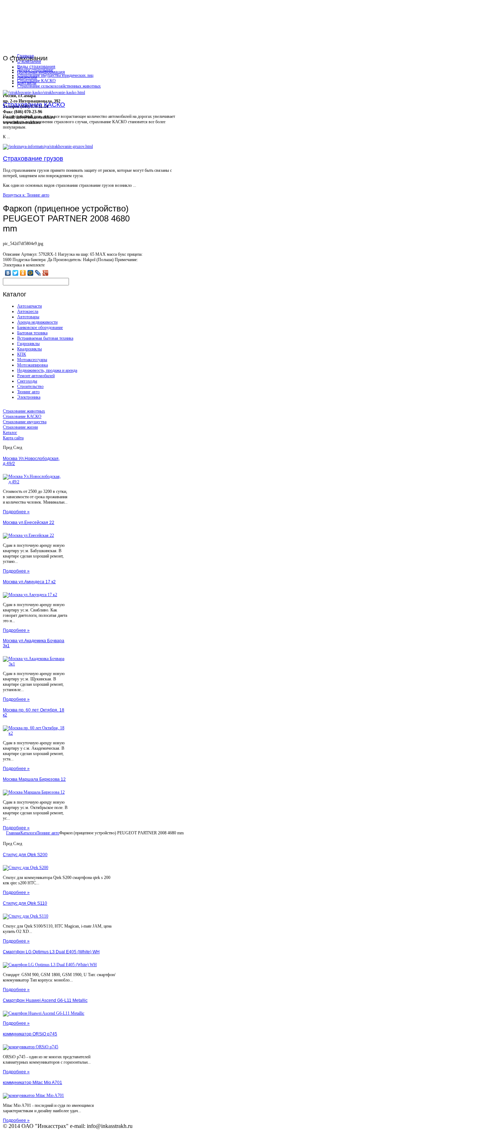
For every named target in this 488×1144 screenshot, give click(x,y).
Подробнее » (16, 511)
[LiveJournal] (38, 273)
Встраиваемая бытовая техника (45, 338)
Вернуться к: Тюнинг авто (26, 195)
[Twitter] (15, 273)
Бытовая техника (32, 332)
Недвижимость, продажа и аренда (47, 370)
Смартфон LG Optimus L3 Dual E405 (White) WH (51, 951)
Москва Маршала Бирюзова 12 (34, 779)
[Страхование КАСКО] (44, 92)
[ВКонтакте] (8, 273)
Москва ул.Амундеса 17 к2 (29, 581)
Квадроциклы (29, 348)
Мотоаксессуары (32, 359)
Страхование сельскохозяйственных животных (59, 86)
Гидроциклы (28, 343)
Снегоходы (27, 381)
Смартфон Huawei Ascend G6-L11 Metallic (45, 1000)
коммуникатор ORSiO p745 (30, 1033)
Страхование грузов (33, 158)
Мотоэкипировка (32, 365)
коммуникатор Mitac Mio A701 (32, 1082)
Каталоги (28, 832)
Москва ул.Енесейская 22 (28, 522)
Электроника (28, 397)
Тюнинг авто (28, 391)
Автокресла (27, 311)
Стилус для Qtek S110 (25, 903)
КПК (21, 354)
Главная (13, 832)
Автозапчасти (29, 306)
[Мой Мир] (30, 273)
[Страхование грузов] (48, 146)
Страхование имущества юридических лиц (55, 75)
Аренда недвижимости (37, 322)
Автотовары (28, 316)
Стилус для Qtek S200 (25, 854)
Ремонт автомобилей (36, 375)
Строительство (30, 386)
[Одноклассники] (23, 273)
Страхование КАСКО (36, 80)
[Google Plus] (45, 273)
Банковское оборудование (40, 327)
